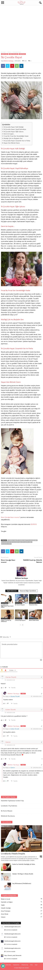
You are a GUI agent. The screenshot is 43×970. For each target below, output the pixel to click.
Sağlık (3, 905)
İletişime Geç (25, 965)
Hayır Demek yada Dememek (12, 955)
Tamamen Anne (33, 605)
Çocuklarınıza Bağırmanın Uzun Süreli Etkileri (7, 606)
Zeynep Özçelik (15, 696)
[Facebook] (3, 66)
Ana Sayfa (3, 52)
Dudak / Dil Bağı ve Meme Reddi (22, 874)
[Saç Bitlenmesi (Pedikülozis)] (6, 886)
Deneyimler (22, 54)
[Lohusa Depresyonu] (21, 614)
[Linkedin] (21, 66)
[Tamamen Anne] (35, 599)
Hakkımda (8, 965)
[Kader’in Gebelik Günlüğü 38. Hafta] (6, 867)
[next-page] (23, 625)
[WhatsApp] (17, 66)
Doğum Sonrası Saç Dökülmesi (6, 621)
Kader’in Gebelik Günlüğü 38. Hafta (23, 864)
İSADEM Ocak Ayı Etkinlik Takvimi (32, 561)
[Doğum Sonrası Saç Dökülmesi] (7, 614)
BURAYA (34, 524)
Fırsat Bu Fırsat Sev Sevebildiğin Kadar (16, 136)
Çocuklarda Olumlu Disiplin (13, 853)
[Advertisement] (21, 27)
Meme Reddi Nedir (34, 620)
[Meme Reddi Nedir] (35, 614)
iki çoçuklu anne (27, 542)
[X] (8, 66)
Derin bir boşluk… (9, 134)
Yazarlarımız (16, 965)
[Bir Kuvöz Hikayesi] (21, 599)
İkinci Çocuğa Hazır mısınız (8, 561)
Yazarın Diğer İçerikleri (28, 591)
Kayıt (36, 965)
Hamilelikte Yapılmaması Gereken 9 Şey (12, 800)
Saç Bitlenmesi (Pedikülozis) (21, 884)
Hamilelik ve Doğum (7, 902)
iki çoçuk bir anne (32, 540)
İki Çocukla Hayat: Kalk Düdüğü (14, 127)
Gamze (12, 767)
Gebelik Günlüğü (6, 908)
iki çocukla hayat (6, 542)
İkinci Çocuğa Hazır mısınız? (10, 517)
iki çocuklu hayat (6, 544)
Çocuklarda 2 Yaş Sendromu (9, 806)
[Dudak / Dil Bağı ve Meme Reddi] (6, 877)
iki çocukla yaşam (16, 542)
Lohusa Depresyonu (20, 620)
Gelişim (3, 917)
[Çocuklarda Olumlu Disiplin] (21, 838)
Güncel (9, 52)
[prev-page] (20, 625)
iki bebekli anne (22, 540)
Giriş (31, 965)
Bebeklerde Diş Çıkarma (8, 816)
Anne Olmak (5, 54)
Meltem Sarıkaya (8, 61)
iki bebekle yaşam (12, 540)
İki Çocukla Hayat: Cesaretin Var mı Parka (17, 140)
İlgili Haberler (12, 591)
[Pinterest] (12, 66)
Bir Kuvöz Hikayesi (20, 605)
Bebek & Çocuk (5, 899)
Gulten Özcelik (14, 729)
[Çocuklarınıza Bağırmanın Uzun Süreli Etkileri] (7, 599)
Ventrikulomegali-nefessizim (12, 926)
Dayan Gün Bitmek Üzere (12, 143)
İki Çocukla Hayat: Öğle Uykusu (14, 131)
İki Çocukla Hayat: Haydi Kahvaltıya (15, 129)
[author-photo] (21, 571)
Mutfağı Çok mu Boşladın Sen (13, 138)
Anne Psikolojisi (14, 54)
